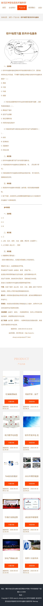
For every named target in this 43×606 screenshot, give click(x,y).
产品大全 (22, 7)
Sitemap (35, 601)
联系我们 (31, 7)
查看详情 (11, 401)
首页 (4, 7)
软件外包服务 (31, 598)
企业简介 (12, 7)
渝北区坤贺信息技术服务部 (13, 2)
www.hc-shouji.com (19, 598)
